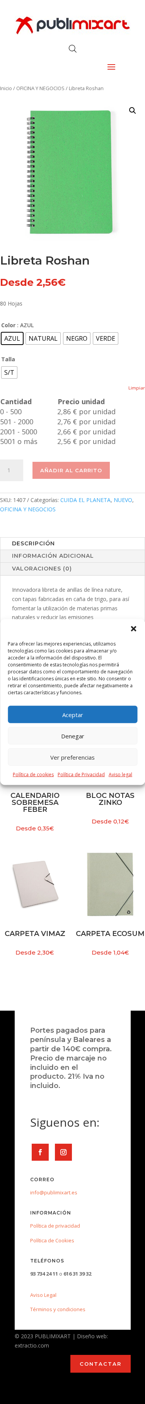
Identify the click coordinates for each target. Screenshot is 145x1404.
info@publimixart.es (53, 1192)
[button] (133, 629)
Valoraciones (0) (42, 568)
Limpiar (136, 388)
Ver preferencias (72, 757)
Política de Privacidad (81, 774)
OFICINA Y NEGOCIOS (40, 88)
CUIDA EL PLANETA (85, 500)
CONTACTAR (100, 1364)
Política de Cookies (52, 1240)
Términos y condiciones (57, 1309)
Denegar (72, 736)
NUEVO (123, 500)
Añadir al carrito (71, 470)
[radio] (12, 338)
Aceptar (72, 714)
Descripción (33, 543)
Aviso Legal (43, 1294)
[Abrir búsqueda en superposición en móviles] (73, 48)
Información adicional (53, 555)
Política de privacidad (55, 1225)
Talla (8, 359)
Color (8, 325)
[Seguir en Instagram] (63, 1152)
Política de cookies (33, 774)
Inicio (6, 88)
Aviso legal (120, 774)
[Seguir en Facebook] (40, 1152)
